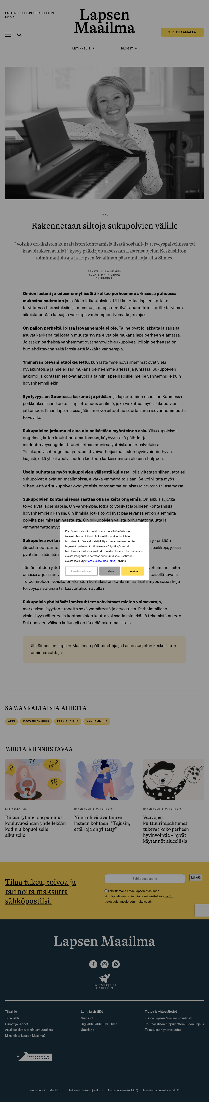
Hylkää (110, 571)
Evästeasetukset (81, 571)
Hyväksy (133, 571)
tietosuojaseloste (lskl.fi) (101, 561)
